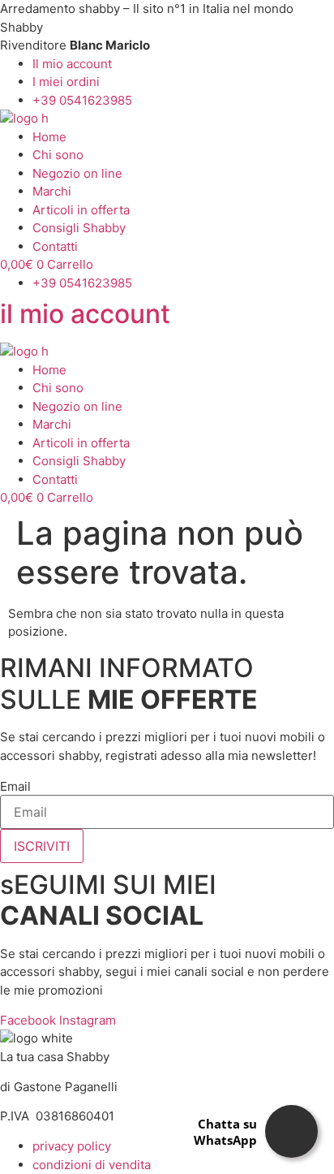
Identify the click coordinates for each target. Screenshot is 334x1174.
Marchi (51, 191)
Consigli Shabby (79, 227)
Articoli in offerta (81, 210)
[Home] (24, 118)
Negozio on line (77, 173)
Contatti (55, 246)
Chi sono (58, 154)
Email (15, 786)
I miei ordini (66, 81)
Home (49, 137)
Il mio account (72, 63)
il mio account (85, 314)
